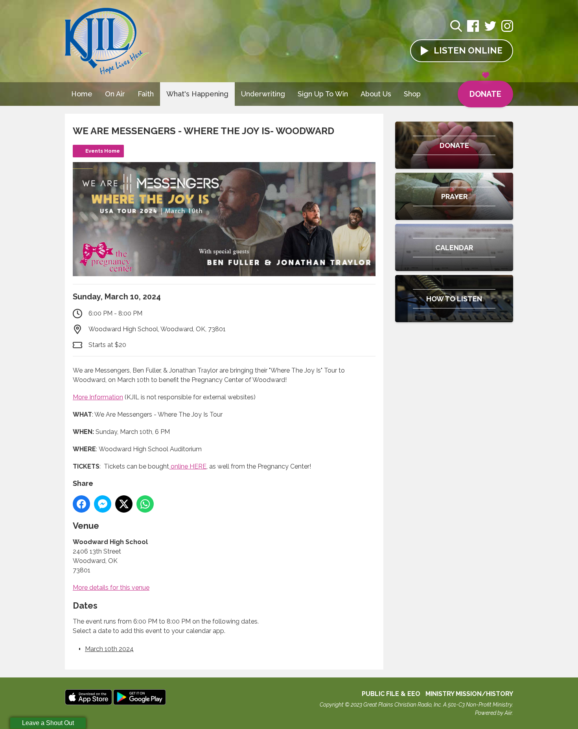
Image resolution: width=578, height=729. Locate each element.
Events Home (102, 151)
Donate (485, 94)
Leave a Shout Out (48, 723)
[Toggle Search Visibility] (456, 27)
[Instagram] (507, 30)
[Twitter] (490, 30)
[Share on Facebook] (81, 504)
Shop (412, 94)
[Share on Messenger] (102, 504)
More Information (98, 397)
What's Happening (197, 94)
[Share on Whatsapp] (145, 504)
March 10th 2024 (109, 649)
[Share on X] (124, 504)
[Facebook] (473, 30)
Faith (146, 94)
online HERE (187, 466)
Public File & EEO (391, 694)
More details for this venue (111, 587)
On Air (115, 94)
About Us (376, 94)
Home (81, 94)
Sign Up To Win (323, 94)
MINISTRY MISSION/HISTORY (469, 694)
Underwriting (263, 94)
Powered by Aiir (493, 713)
